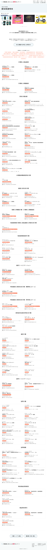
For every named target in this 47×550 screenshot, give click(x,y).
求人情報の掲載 (43, 2)
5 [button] (23, 26)
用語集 (33, 546)
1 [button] (20, 26)
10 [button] (26, 26)
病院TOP (33, 544)
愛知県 (5, 13)
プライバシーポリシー (41, 545)
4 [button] (22, 26)
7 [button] (24, 26)
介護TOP (33, 543)
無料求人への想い (34, 545)
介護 (3, 13)
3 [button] (21, 26)
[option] (6, 20)
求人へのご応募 (36, 2)
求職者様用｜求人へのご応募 (42, 543)
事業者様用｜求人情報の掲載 (42, 544)
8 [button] (25, 26)
